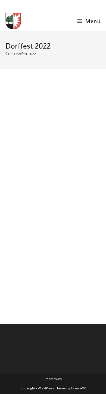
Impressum (53, 378)
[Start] (7, 53)
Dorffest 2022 (25, 53)
